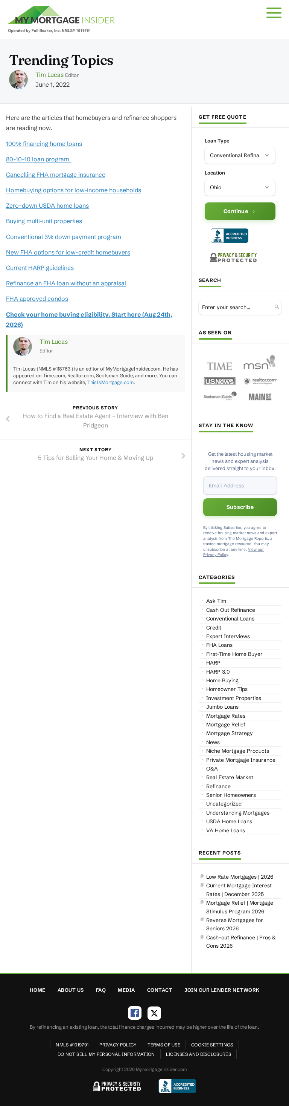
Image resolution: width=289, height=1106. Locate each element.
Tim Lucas (49, 74)
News (213, 742)
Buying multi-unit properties (44, 221)
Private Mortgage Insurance (240, 760)
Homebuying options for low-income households (73, 190)
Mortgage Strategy (229, 733)
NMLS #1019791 (72, 1045)
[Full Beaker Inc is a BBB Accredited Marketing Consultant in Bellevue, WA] (229, 235)
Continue (236, 211)
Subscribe (240, 507)
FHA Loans (219, 645)
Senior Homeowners (231, 795)
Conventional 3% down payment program (63, 237)
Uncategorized (224, 803)
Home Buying (222, 680)
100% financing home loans (44, 143)
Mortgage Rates (225, 715)
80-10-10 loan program (38, 159)
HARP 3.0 (218, 671)
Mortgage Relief (225, 724)
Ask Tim (216, 600)
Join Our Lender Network (222, 990)
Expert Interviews (228, 636)
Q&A (212, 768)
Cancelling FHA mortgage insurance (55, 174)
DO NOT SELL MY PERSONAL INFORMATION (106, 1054)
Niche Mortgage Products (237, 751)
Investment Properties (233, 698)
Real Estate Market (229, 777)
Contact (160, 990)
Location (215, 173)
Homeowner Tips (227, 689)
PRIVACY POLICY (117, 1045)
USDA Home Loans (229, 821)
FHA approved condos (37, 298)
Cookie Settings (212, 1045)
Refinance (218, 786)
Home (38, 990)
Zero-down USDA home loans (47, 205)
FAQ (101, 990)
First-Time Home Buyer (234, 654)
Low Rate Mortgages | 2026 (239, 876)
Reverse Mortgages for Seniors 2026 (234, 924)
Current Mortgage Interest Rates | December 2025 (239, 889)
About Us (71, 990)
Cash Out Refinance (230, 610)
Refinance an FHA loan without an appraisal (66, 283)
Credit (213, 627)
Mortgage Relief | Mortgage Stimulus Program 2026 (239, 907)
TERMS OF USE (164, 1045)
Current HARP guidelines (40, 267)
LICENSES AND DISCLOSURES (198, 1054)
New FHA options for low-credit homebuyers (68, 252)
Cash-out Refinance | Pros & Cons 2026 (241, 941)
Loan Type (217, 141)
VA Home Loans (225, 830)
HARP (213, 662)
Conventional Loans (230, 618)
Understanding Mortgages (237, 812)
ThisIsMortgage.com (110, 382)
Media (126, 990)
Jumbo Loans (222, 706)
